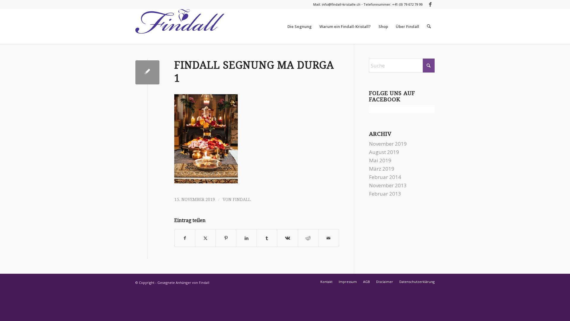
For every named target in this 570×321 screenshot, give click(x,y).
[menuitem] (300, 26)
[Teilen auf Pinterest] (226, 238)
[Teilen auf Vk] (287, 238)
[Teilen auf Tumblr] (267, 238)
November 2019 (388, 143)
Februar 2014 (385, 177)
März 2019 (381, 168)
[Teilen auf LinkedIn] (246, 238)
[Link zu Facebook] (430, 4)
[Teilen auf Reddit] (308, 238)
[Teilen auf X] (205, 238)
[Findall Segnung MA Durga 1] (147, 72)
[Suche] (429, 26)
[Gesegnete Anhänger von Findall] (179, 26)
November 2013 (388, 185)
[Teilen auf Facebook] (185, 238)
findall (242, 199)
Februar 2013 (385, 193)
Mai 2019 (380, 160)
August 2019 (384, 152)
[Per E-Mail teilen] (329, 238)
